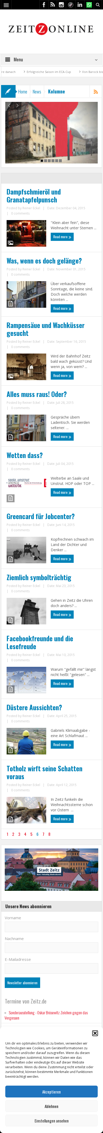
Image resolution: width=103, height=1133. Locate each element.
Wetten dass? (25, 455)
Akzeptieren (51, 1092)
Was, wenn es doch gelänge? (44, 261)
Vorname (13, 917)
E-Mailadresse (18, 959)
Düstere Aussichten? (34, 707)
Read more (60, 236)
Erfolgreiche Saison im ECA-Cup (35, 72)
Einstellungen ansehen (52, 1121)
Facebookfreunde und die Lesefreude (40, 642)
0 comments (20, 213)
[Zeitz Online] (51, 28)
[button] (95, 1033)
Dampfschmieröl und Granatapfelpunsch (34, 195)
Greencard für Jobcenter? (41, 516)
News (37, 91)
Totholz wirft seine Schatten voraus (44, 772)
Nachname (14, 938)
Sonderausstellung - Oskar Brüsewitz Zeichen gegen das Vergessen (46, 1015)
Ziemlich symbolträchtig (39, 577)
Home (22, 91)
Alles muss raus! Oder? (37, 394)
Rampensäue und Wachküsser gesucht (46, 329)
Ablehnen (51, 1106)
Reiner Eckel (31, 208)
